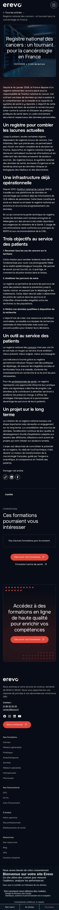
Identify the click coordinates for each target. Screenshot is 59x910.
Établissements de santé (14, 828)
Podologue (8, 752)
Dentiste (7, 762)
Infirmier (6, 742)
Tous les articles (13, 12)
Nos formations (10, 737)
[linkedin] (14, 716)
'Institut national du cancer (31, 189)
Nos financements (11, 787)
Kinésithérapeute (10, 757)
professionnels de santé (24, 381)
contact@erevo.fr (11, 709)
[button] (53, 5)
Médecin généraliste (12, 747)
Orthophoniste (9, 773)
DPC (5, 793)
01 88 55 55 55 (10, 706)
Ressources (8, 837)
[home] (12, 5)
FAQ (5, 852)
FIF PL (6, 798)
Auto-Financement (11, 803)
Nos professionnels (11, 822)
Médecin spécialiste (12, 768)
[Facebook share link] (17, 477)
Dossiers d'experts (11, 857)
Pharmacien (8, 778)
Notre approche (10, 817)
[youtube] (19, 716)
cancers (31, 347)
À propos (7, 812)
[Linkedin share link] (11, 477)
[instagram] (9, 716)
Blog (5, 847)
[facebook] (4, 716)
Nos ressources (10, 842)
